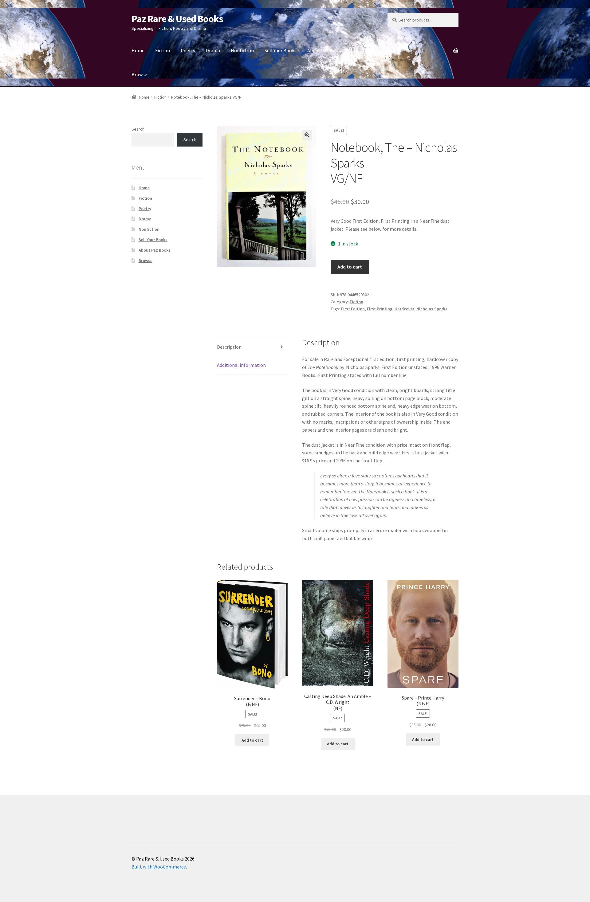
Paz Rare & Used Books (177, 19)
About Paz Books (325, 50)
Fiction (162, 50)
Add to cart (349, 267)
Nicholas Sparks (431, 309)
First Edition (353, 309)
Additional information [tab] (241, 365)
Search (138, 129)
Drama (213, 50)
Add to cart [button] (252, 740)
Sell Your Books (281, 50)
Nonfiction (242, 50)
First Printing (379, 309)
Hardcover (404, 309)
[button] (307, 135)
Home (138, 50)
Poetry (188, 50)
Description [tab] (229, 347)
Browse (139, 74)
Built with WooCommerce (159, 867)
